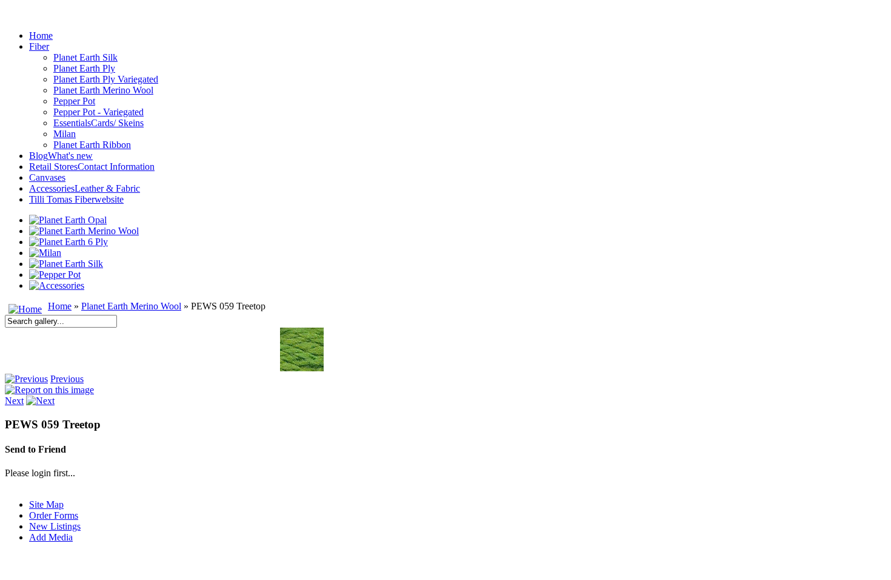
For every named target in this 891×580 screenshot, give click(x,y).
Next (14, 401)
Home (60, 306)
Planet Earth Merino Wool (131, 306)
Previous (67, 379)
